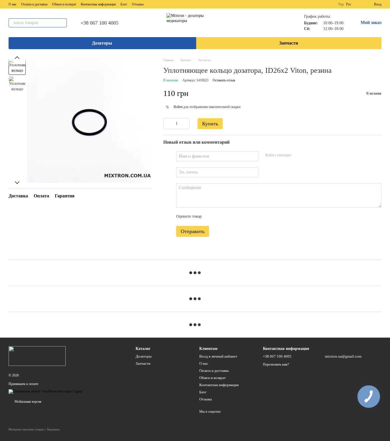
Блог (123, 4)
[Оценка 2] (220, 216)
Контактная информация (98, 4)
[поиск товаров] (62, 22)
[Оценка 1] (211, 216)
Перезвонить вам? (276, 364)
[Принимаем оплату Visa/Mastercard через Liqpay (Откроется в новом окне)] (45, 391)
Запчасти (288, 43)
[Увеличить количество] (185, 124)
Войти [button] (178, 107)
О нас (13, 4)
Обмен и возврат (64, 4)
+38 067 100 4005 (99, 22)
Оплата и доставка (34, 4)
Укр (341, 4)
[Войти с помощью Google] (306, 155)
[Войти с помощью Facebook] (297, 155)
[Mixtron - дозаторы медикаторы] (37, 356)
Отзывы (138, 4)
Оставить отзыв (224, 80)
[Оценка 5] (247, 216)
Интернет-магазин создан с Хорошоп (34, 429)
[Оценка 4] (238, 216)
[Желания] (359, 4)
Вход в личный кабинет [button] (218, 356)
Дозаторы (102, 43)
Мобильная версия (27, 402)
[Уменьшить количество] (168, 124)
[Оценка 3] (229, 216)
